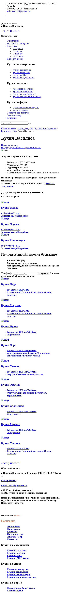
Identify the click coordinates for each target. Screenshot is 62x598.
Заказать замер (14, 115)
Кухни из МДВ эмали (23, 77)
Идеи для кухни (15, 59)
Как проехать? (8, 480)
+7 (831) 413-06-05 (10, 31)
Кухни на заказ (8, 128)
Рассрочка (18, 48)
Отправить (43, 273)
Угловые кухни (20, 110)
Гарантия (17, 51)
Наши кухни (18, 43)
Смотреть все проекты (18, 113)
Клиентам (12, 46)
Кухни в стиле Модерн (24, 94)
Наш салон (18, 56)
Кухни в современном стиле (27, 96)
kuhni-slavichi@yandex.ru (19, 11)
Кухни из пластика (22, 70)
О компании (13, 41)
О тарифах (18, 53)
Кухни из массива (21, 72)
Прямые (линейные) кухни (26, 107)
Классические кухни (23, 89)
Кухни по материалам (46, 128)
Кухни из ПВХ (20, 75)
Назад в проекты (9, 145)
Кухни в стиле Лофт (23, 91)
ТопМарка (17, 515)
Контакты (12, 118)
